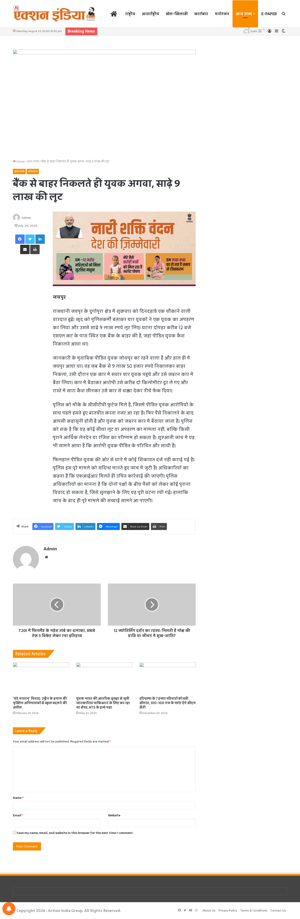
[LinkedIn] (40, 239)
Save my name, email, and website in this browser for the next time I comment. (75, 832)
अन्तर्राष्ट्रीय (150, 14)
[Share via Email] (25, 249)
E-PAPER (269, 14)
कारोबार (201, 14)
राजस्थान (33, 171)
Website (114, 815)
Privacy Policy (227, 910)
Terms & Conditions (253, 910)
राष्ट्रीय (130, 14)
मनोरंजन (222, 14)
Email (18, 815)
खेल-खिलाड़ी (177, 14)
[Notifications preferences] (8, 908)
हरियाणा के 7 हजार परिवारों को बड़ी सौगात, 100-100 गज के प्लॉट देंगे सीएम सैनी (167, 703)
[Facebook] (20, 239)
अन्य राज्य (244, 14)
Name (18, 797)
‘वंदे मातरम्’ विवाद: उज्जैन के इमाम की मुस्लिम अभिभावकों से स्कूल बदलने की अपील (40, 703)
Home (20, 161)
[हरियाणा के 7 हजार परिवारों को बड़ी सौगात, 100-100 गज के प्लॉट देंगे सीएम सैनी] (167, 678)
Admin (26, 217)
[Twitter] (30, 239)
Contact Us (278, 910)
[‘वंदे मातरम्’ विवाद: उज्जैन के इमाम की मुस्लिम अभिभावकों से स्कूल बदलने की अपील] (41, 678)
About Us (208, 910)
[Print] (35, 249)
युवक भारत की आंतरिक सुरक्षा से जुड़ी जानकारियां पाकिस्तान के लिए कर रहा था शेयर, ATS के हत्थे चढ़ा (103, 703)
